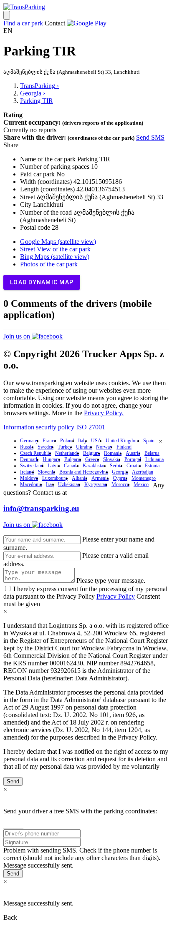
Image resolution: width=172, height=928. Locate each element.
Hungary (51, 459)
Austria (133, 453)
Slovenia (46, 472)
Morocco (120, 484)
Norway (104, 447)
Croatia (133, 466)
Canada (71, 466)
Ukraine (84, 447)
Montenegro (144, 478)
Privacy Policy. (104, 412)
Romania (112, 453)
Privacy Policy (115, 596)
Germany (29, 441)
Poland (67, 441)
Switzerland (31, 466)
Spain (148, 441)
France (49, 441)
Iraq (50, 484)
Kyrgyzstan (95, 484)
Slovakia (111, 459)
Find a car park (23, 23)
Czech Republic (35, 453)
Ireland (27, 472)
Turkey (65, 447)
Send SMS (150, 137)
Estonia (152, 466)
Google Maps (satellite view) (58, 241)
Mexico (141, 484)
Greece (92, 459)
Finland (124, 447)
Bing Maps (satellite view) (54, 256)
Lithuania (154, 459)
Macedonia (31, 484)
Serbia (116, 466)
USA (96, 441)
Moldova (29, 478)
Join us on (17, 336)
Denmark (29, 459)
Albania (79, 478)
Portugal (132, 459)
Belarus (151, 453)
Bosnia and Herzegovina (83, 472)
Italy (82, 441)
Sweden (45, 447)
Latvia (54, 466)
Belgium (91, 453)
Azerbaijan (142, 472)
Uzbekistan (69, 484)
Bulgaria (72, 459)
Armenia (100, 478)
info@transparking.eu (41, 508)
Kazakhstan (94, 466)
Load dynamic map (41, 282)
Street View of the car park (55, 249)
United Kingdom (122, 441)
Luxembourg (55, 478)
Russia (26, 447)
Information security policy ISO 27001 (54, 427)
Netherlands (67, 453)
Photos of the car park (49, 264)
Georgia (120, 472)
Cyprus (120, 478)
